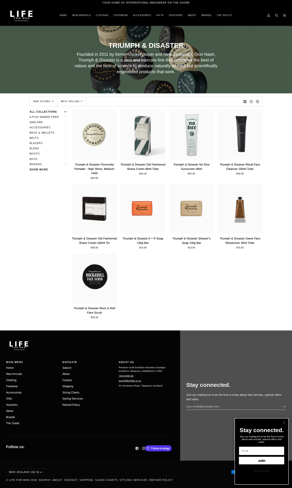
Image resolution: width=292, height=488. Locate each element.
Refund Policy (71, 404)
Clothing (11, 380)
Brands (10, 417)
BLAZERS (36, 143)
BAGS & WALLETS (42, 132)
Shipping (67, 386)
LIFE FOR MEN (19, 480)
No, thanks (261, 471)
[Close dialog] (284, 422)
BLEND (34, 148)
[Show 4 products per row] (258, 101)
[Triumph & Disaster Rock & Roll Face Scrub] (94, 278)
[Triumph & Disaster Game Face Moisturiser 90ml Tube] (239, 209)
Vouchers (12, 404)
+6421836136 (126, 376)
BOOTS (35, 153)
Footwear (12, 386)
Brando (36, 164)
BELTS (34, 137)
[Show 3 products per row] (251, 101)
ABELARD (36, 122)
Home (10, 367)
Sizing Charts (70, 392)
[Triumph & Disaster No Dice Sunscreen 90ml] (191, 135)
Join (261, 460)
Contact (67, 380)
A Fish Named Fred (44, 116)
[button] (102, 15)
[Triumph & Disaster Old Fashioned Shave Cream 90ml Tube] (142, 135)
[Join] (281, 406)
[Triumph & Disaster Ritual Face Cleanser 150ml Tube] (239, 135)
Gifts (9, 398)
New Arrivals (14, 374)
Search (66, 367)
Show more (39, 169)
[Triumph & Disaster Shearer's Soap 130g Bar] (191, 209)
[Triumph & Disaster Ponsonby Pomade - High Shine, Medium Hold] (94, 135)
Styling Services (72, 398)
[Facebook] (137, 448)
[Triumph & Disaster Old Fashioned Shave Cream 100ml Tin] (94, 209)
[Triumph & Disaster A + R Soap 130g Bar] (142, 209)
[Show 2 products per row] (245, 101)
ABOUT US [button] (126, 362)
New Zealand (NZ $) (24, 472)
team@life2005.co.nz (130, 380)
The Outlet (12, 423)
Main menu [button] (14, 362)
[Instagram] (143, 448)
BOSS (34, 159)
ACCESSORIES (40, 127)
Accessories (14, 392)
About (9, 411)
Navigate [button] (69, 362)
